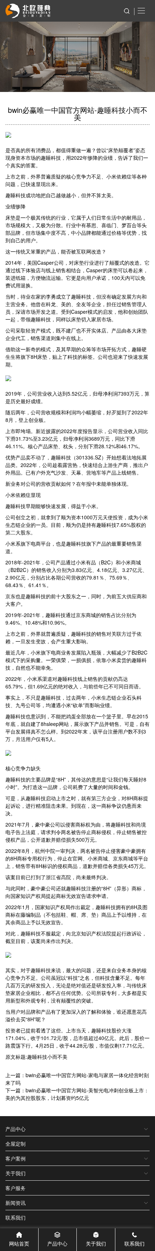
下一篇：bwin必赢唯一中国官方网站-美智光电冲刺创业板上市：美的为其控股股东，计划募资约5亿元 (77, 1094)
